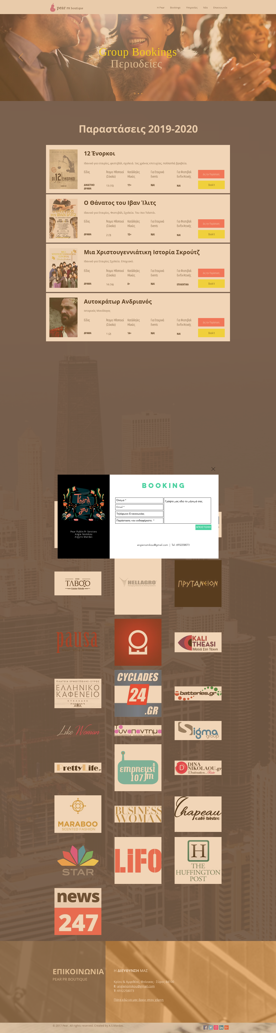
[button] (213, 469)
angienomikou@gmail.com (152, 545)
